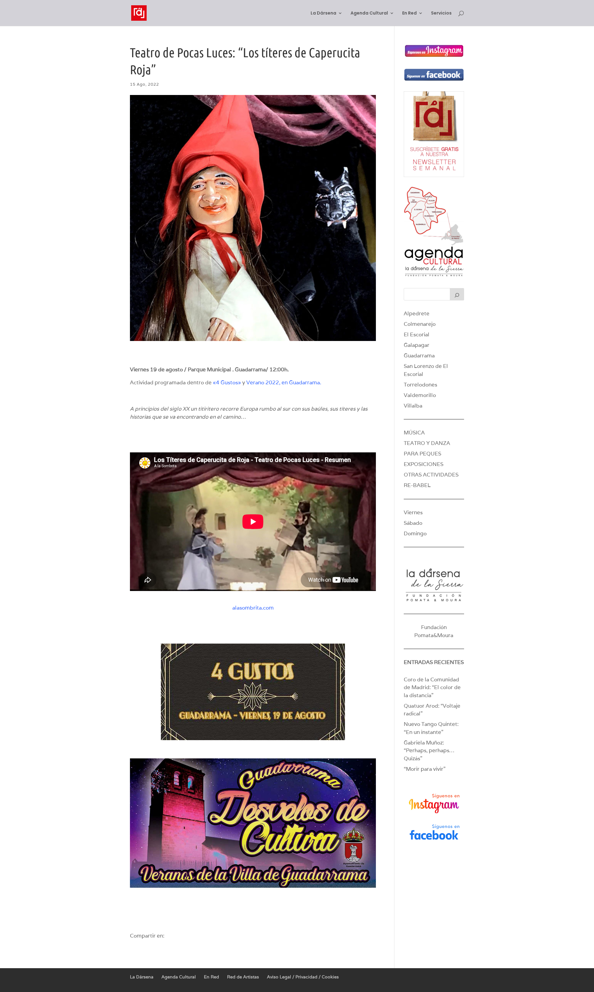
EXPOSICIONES (423, 464)
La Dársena (323, 13)
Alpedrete (416, 313)
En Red (409, 13)
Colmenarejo (420, 324)
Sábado (413, 523)
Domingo (415, 533)
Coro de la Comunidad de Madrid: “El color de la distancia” (432, 687)
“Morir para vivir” (425, 769)
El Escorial (416, 334)
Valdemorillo (420, 395)
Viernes (413, 512)
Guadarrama (419, 355)
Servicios (441, 13)
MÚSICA (414, 432)
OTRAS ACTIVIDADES (431, 474)
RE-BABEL (417, 485)
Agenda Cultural (369, 13)
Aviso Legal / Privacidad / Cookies (303, 977)
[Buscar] (457, 294)
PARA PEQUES (422, 453)
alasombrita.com (253, 607)
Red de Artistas (243, 977)
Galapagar (416, 345)
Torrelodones (420, 384)
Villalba (413, 405)
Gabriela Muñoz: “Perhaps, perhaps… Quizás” (429, 750)
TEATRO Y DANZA (427, 443)
